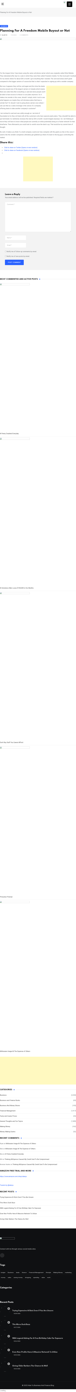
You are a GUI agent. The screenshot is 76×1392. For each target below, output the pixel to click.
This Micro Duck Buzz (7, 1203)
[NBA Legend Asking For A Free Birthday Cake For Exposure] (5, 1339)
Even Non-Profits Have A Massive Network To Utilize (18, 1214)
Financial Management (7, 1111)
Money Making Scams (7, 1132)
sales (9, 1277)
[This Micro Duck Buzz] (5, 1325)
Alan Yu (4, 35)
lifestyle (48, 1272)
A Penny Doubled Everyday (14, 1154)
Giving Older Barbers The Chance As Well (14, 1219)
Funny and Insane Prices (8, 1116)
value (43, 1277)
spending (36, 1277)
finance (24, 1272)
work (48, 1277)
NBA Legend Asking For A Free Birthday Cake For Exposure (20, 1208)
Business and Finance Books (10, 1100)
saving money (18, 1277)
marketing (68, 1272)
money (3, 1277)
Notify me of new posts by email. (18, 256)
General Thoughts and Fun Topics (11, 1121)
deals (17, 1272)
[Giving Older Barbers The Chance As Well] (5, 1367)
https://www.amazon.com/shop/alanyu (13, 1176)
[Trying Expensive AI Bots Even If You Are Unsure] (5, 1311)
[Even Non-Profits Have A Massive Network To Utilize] (5, 1353)
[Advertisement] (61, 98)
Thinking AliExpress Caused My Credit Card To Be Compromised (27, 1159)
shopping (28, 1277)
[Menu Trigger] (69, 4)
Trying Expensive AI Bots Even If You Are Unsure (16, 1197)
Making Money (5, 1126)
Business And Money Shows (10, 1105)
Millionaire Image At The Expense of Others (21, 1144)
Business (3, 1095)
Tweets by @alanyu (6, 1185)
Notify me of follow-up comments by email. (22, 251)
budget (3, 1272)
